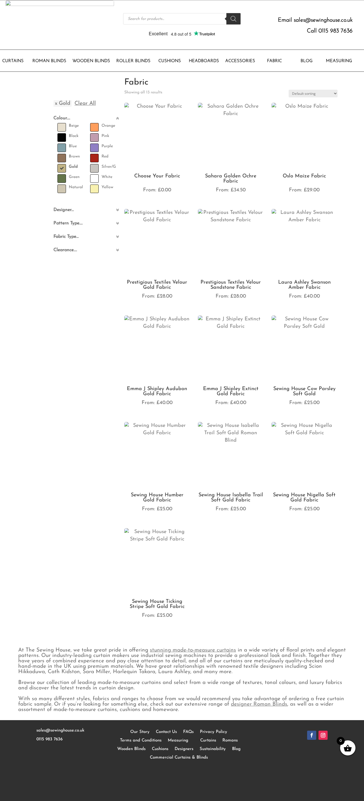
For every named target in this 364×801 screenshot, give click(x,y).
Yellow (107, 187)
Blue (73, 146)
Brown (74, 156)
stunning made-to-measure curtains (193, 650)
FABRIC (274, 61)
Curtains (208, 740)
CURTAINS (13, 61)
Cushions (160, 749)
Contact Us (166, 732)
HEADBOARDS (204, 61)
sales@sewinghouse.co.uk (323, 20)
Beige (74, 126)
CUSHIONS (169, 61)
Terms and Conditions (141, 740)
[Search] (233, 18)
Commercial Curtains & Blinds (179, 757)
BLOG (307, 61)
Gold (73, 167)
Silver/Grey (111, 167)
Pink (105, 136)
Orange (108, 126)
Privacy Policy (213, 732)
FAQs (188, 732)
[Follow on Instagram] (323, 735)
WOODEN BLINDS (91, 61)
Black (73, 136)
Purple (107, 146)
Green (74, 177)
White (107, 177)
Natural (76, 187)
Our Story (140, 732)
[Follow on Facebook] (311, 735)
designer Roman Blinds (259, 704)
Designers (184, 749)
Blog (236, 749)
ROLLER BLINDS (133, 61)
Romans (230, 740)
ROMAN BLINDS (49, 61)
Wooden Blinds (131, 749)
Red (105, 156)
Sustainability (213, 749)
